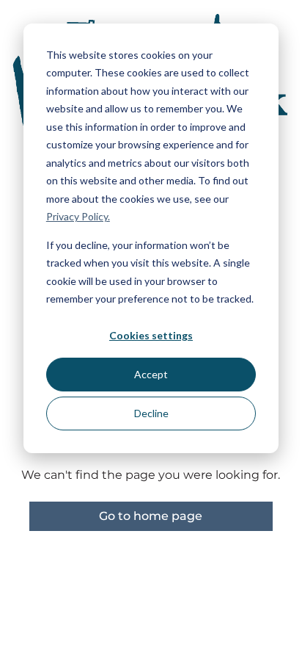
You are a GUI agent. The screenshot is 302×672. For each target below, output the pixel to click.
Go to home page (150, 516)
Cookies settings (151, 335)
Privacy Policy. (78, 216)
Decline (151, 413)
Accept (151, 374)
